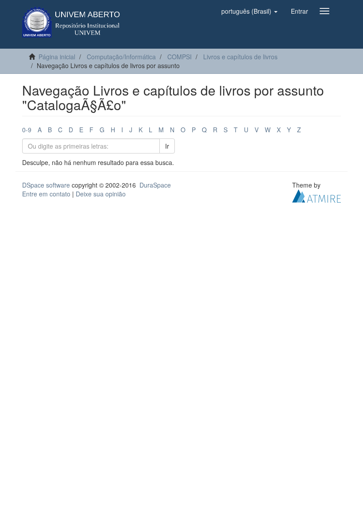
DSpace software (46, 184)
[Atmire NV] (316, 195)
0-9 (26, 129)
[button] (249, 11)
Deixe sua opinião (101, 193)
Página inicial (57, 56)
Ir (167, 146)
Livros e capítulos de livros (240, 56)
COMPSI (179, 56)
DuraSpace (155, 184)
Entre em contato (46, 193)
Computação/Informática (121, 56)
